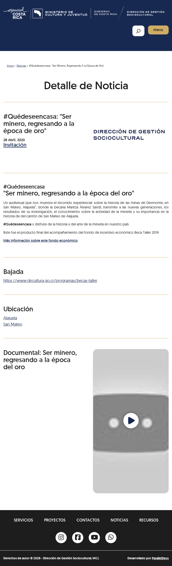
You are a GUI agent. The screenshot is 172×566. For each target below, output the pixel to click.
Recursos (148, 520)
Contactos (88, 520)
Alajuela (10, 317)
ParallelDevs (160, 558)
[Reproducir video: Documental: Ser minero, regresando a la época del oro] (131, 420)
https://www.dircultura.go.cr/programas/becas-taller (50, 280)
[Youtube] (94, 537)
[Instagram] (61, 537)
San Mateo (12, 324)
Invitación (14, 144)
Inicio (10, 65)
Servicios (23, 520)
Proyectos (54, 520)
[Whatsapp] (110, 537)
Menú (158, 30)
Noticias (21, 65)
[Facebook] (77, 537)
